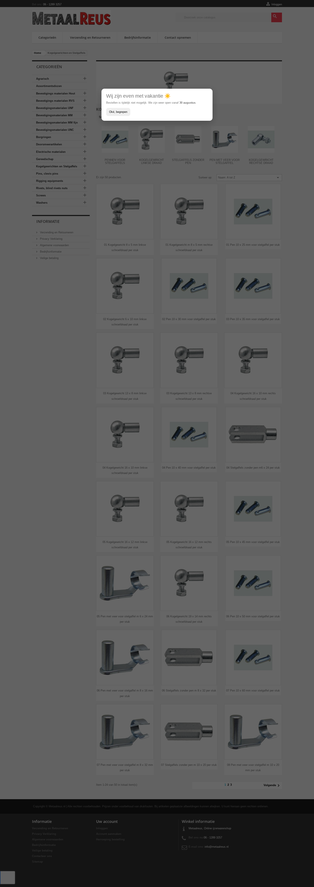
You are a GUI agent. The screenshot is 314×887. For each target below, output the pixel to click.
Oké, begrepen (118, 111)
